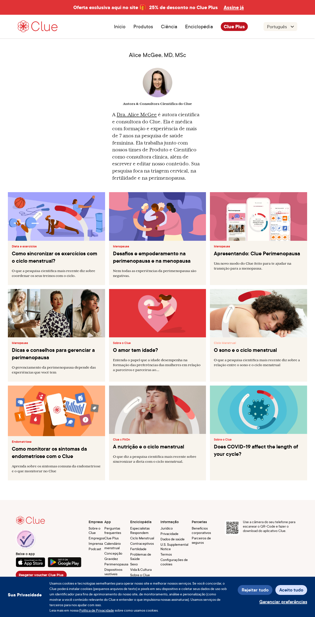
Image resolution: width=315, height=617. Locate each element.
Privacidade (169, 533)
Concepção (113, 553)
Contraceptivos (142, 543)
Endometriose (22, 442)
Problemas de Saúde (140, 556)
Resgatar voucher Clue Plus (41, 575)
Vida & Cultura (141, 569)
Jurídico (166, 528)
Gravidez (111, 558)
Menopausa (121, 246)
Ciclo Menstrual (225, 343)
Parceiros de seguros (201, 540)
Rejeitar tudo (255, 590)
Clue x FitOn (121, 439)
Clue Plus (234, 26)
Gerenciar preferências (283, 602)
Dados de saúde (172, 539)
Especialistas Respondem (140, 530)
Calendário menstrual (112, 545)
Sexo (134, 564)
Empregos (96, 538)
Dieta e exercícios (24, 246)
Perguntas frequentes (112, 530)
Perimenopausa (116, 564)
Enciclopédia (199, 26)
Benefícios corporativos (201, 530)
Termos (166, 554)
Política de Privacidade (96, 610)
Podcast (95, 548)
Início (120, 26)
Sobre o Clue (122, 343)
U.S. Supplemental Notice (174, 546)
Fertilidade (138, 548)
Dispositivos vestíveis (113, 571)
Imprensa (96, 543)
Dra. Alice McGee (137, 114)
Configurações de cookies (174, 561)
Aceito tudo (291, 590)
